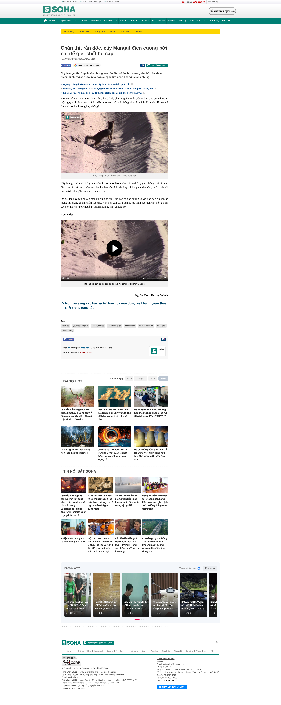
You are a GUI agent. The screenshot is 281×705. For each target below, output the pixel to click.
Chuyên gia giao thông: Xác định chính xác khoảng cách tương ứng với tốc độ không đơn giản (155, 545)
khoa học (85, 348)
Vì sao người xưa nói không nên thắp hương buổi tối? (76, 451)
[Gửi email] (142, 65)
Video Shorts (72, 568)
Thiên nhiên (84, 31)
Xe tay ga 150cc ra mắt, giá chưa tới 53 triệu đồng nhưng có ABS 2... (164, 605)
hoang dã (161, 326)
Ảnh (205, 651)
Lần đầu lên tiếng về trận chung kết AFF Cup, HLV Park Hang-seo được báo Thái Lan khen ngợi (127, 545)
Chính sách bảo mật (165, 680)
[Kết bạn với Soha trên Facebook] (154, 351)
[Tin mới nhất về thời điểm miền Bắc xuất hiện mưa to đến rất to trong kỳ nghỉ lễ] (128, 485)
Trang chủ (70, 651)
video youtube (98, 326)
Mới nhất (53, 21)
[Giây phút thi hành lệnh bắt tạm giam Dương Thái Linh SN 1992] (135, 595)
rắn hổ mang (67, 330)
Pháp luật (182, 21)
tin (69, 348)
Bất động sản (110, 21)
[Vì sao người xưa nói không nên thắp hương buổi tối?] (77, 436)
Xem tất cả (210, 568)
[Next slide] (213, 596)
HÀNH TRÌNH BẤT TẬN (91, 2)
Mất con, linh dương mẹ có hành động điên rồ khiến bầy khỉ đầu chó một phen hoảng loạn (109, 88)
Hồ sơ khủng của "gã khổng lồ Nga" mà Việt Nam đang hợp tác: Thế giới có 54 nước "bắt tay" (150, 454)
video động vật (114, 326)
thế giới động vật (146, 326)
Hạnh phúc (66, 21)
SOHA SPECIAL (112, 2)
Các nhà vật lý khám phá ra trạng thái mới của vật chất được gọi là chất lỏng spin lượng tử (112, 454)
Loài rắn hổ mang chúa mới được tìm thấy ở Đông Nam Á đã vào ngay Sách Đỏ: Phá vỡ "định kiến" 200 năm (76, 414)
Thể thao (145, 21)
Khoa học (125, 31)
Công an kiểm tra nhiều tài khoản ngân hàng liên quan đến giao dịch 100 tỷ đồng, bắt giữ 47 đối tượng (155, 502)
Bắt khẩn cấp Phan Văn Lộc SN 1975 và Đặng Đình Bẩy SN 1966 (77, 605)
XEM (163, 378)
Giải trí (171, 21)
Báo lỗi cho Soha (159, 65)
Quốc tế (133, 21)
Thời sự (83, 21)
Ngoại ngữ (100, 31)
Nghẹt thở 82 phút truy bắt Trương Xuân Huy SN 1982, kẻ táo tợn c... (106, 605)
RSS (213, 651)
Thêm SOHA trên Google (88, 65)
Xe (205, 21)
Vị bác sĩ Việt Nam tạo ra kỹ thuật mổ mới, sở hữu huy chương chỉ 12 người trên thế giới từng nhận (100, 502)
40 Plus (123, 21)
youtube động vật (80, 326)
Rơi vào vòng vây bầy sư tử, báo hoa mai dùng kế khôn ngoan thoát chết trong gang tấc (116, 305)
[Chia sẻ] (66, 65)
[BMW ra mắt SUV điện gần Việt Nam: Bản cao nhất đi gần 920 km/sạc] (193, 595)
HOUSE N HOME (70, 2)
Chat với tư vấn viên (173, 687)
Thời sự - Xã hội (84, 651)
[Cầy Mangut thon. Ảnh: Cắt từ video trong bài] (114, 142)
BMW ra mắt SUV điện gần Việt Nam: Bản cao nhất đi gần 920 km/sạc (193, 605)
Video (198, 651)
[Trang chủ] (59, 11)
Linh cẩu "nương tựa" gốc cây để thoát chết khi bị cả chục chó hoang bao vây (103, 93)
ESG (75, 21)
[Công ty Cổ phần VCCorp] (101, 661)
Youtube (65, 326)
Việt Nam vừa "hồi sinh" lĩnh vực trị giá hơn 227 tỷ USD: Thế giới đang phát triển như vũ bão (114, 414)
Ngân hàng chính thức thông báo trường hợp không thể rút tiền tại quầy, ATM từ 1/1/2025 (150, 413)
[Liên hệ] (163, 339)
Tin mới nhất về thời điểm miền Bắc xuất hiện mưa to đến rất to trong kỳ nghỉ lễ (127, 500)
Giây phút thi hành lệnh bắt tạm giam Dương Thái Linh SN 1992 (135, 605)
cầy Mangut (130, 326)
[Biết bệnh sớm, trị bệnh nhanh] (222, 11)
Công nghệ (214, 21)
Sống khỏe (195, 21)
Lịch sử (137, 31)
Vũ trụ (113, 31)
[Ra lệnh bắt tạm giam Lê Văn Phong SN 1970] (73, 527)
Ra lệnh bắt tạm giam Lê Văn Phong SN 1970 (73, 540)
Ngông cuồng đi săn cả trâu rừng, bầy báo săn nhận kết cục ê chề (96, 84)
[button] (137, 619)
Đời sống (226, 21)
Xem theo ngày (115, 378)
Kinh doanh (96, 21)
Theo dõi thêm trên (187, 568)
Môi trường (69, 31)
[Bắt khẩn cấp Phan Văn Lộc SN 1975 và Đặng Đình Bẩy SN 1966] (77, 595)
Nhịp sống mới (158, 21)
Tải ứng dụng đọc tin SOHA (100, 643)
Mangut (80, 98)
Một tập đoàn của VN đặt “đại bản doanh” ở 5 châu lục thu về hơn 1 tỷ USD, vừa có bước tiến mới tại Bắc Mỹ (100, 545)
